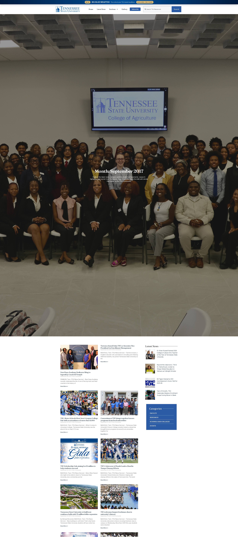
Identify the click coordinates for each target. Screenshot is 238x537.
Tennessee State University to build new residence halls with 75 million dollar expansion (78, 513)
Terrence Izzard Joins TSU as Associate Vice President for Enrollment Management (117, 347)
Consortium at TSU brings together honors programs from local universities (117, 419)
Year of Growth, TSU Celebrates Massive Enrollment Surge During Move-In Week (167, 393)
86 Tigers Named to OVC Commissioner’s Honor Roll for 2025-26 (167, 381)
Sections (112, 9)
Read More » (64, 386)
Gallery (124, 9)
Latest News (101, 9)
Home (91, 9)
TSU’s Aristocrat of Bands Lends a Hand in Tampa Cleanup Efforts (117, 467)
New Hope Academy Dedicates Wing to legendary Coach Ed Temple (75, 373)
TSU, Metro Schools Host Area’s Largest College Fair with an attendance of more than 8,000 (79, 419)
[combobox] (157, 9)
